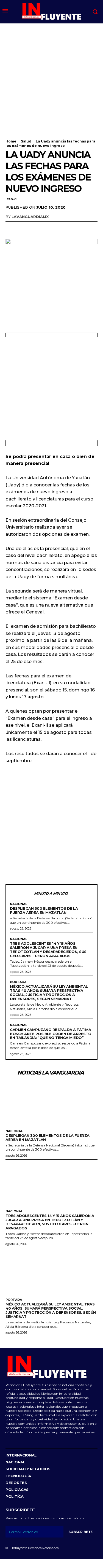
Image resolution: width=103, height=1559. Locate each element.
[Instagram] (15, 1440)
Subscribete (80, 1532)
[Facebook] (10, 227)
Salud (26, 141)
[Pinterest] (36, 227)
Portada (18, 982)
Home (10, 141)
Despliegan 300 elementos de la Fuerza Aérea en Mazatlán (44, 910)
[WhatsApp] (48, 227)
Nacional (18, 904)
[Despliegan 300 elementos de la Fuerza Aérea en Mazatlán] (51, 1103)
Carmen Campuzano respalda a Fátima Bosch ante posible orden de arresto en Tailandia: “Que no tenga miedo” (50, 1033)
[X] (23, 227)
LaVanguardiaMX (30, 216)
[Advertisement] (51, 78)
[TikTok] (23, 1440)
